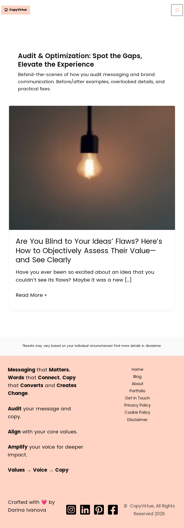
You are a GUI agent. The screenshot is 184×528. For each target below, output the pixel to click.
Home (137, 369)
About (137, 383)
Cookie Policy (137, 412)
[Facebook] (112, 509)
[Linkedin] (85, 509)
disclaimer (153, 346)
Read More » (31, 295)
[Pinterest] (99, 509)
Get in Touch (137, 398)
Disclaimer (137, 419)
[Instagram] (71, 509)
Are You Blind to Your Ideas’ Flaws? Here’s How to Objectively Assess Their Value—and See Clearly (89, 250)
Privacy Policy (137, 405)
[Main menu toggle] (177, 10)
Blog (137, 376)
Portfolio (137, 391)
